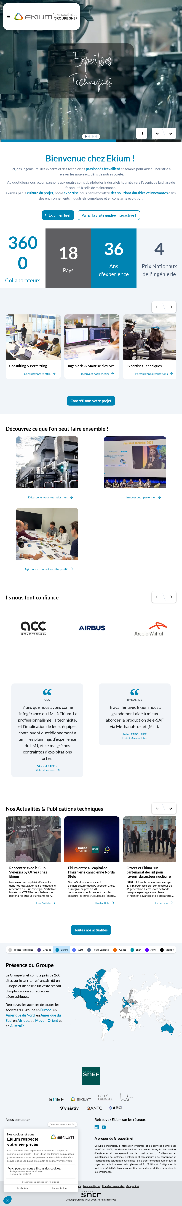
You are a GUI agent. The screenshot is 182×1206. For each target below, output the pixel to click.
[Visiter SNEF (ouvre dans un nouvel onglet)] (56, 1098)
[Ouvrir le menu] (8, 16)
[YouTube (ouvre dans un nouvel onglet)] (104, 1127)
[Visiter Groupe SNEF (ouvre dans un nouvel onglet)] (91, 1076)
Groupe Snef (132, 1186)
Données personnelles (113, 1186)
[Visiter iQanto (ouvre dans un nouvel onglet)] (94, 1107)
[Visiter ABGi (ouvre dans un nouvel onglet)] (115, 1107)
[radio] (20, 949)
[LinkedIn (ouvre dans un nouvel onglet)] (97, 1127)
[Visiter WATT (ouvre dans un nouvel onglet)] (127, 1095)
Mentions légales (91, 1186)
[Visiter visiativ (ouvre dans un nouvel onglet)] (69, 1107)
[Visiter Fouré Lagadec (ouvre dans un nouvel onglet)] (105, 1097)
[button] (86, 136)
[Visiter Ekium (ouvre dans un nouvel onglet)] (81, 1098)
